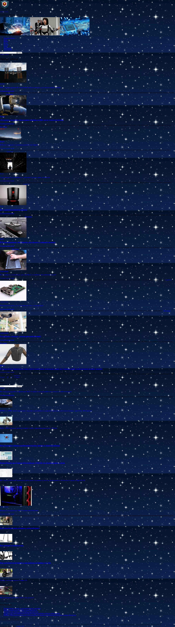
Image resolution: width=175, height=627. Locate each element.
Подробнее (9, 94)
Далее (18, 377)
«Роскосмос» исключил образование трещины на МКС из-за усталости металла (31, 120)
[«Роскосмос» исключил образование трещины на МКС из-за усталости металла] (87, 105)
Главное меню (4, 54)
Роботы (6, 44)
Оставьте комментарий (7, 91)
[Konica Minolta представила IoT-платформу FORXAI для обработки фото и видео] (6, 459)
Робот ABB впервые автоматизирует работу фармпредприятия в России (28, 428)
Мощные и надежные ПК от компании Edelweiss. (19, 510)
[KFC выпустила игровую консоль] (87, 195)
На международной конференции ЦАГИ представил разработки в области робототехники (36, 391)
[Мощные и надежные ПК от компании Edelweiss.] (16, 505)
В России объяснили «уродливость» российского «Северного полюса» (27, 242)
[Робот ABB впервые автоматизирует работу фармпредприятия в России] (6, 424)
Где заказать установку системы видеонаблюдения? (20, 336)
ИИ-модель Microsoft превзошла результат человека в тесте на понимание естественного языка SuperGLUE (42, 480)
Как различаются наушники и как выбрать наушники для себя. (25, 563)
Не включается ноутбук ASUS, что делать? (17, 598)
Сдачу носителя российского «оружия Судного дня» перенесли (25, 177)
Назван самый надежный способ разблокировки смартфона (22, 608)
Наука (5, 43)
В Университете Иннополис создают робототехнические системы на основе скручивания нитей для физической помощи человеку (51, 369)
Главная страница (9, 38)
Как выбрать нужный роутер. (12, 545)
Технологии (7, 48)
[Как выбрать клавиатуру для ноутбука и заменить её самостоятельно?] (87, 260)
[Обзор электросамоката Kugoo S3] (6, 576)
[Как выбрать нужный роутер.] (6, 542)
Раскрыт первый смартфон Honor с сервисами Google (20, 610)
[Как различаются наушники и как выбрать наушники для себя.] (6, 559)
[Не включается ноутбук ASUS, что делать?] (6, 594)
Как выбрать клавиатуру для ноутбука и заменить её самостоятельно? (28, 275)
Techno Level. (4, 12)
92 (15, 377)
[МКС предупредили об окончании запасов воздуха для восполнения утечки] (87, 73)
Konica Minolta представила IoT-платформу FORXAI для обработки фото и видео (32, 463)
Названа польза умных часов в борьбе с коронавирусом (21, 611)
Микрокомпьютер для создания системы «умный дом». (22, 305)
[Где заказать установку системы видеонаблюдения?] (87, 321)
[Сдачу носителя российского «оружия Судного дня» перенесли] (87, 163)
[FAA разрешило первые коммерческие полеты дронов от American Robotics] (6, 442)
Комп (5, 39)
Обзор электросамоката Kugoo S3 (13, 580)
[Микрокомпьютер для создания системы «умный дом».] (87, 291)
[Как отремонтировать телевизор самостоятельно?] (6, 524)
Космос (6, 41)
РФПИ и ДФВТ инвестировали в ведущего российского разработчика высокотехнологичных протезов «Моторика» (46, 411)
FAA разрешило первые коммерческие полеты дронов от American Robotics (30, 445)
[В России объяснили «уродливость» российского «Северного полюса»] (87, 227)
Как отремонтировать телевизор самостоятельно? (20, 528)
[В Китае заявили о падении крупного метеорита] (87, 134)
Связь (5, 46)
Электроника (8, 49)
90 (11, 377)
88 (7, 377)
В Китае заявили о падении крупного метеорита (19, 145)
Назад (2, 377)
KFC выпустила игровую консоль (13, 210)
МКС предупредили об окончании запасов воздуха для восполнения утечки (30, 87)
